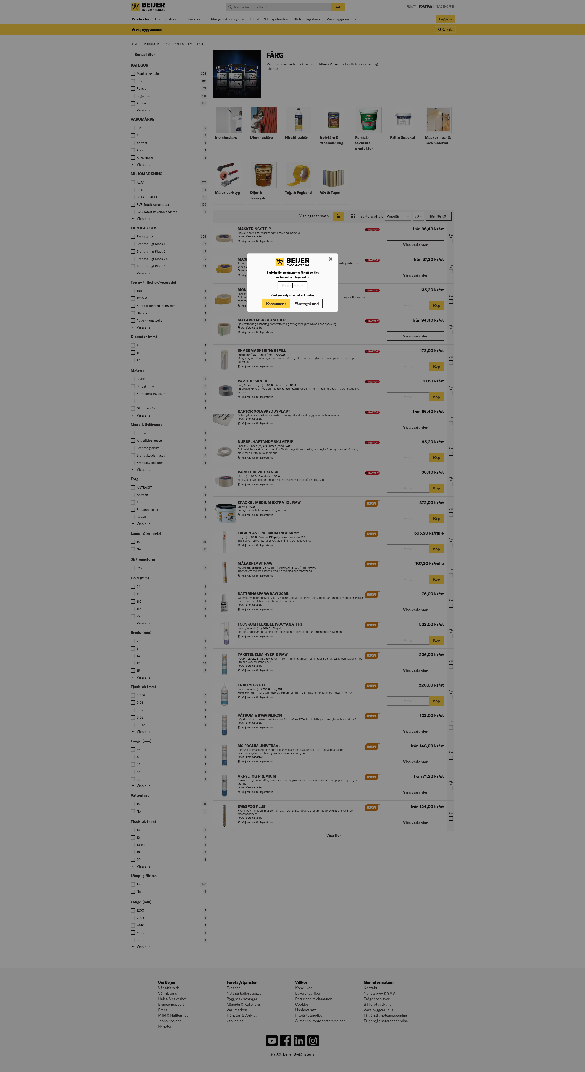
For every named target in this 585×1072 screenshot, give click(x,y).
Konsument (276, 303)
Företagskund (307, 303)
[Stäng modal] (330, 259)
